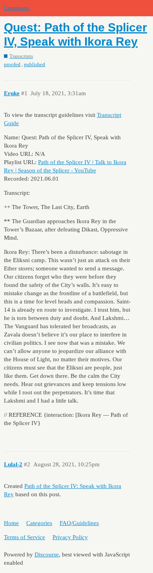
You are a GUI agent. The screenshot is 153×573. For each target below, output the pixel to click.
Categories (39, 523)
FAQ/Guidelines (79, 523)
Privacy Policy (70, 537)
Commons (16, 8)
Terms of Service (24, 537)
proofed (12, 64)
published (34, 64)
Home (11, 523)
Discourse (47, 554)
